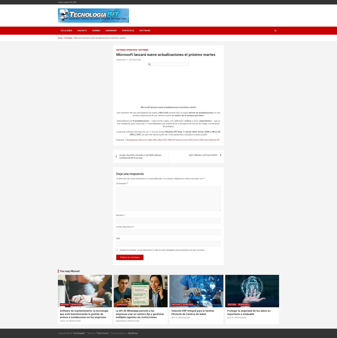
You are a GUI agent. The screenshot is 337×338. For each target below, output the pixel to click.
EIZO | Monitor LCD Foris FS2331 (203, 155)
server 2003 (188, 140)
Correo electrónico (125, 227)
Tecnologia (76, 304)
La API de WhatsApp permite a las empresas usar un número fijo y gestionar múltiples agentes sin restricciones (140, 314)
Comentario (122, 183)
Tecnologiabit (79, 333)
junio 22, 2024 (233, 318)
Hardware (111, 30)
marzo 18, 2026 (66, 321)
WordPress (133, 333)
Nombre (120, 215)
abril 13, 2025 (176, 318)
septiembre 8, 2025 (124, 321)
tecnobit (137, 60)
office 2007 (162, 140)
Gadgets (82, 30)
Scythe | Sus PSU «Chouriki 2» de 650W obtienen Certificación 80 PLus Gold (140, 156)
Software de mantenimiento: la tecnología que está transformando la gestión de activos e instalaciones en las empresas (84, 314)
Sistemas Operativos (126, 50)
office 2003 (152, 140)
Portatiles (128, 30)
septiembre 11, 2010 (124, 60)
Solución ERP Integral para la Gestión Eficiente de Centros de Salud (192, 312)
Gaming (96, 30)
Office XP (171, 140)
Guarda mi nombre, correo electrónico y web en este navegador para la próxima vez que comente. (162, 250)
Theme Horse (102, 333)
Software (144, 30)
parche (179, 140)
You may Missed (70, 271)
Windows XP (214, 140)
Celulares (66, 30)
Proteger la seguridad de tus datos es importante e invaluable (249, 312)
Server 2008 (198, 140)
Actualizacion (132, 140)
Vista (206, 140)
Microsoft (143, 140)
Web (118, 238)
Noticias (65, 304)
